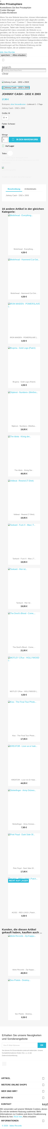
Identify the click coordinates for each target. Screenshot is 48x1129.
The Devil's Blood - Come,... (24, 647)
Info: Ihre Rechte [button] (7, 52)
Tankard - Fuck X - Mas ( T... (24, 559)
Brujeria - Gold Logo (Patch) (24, 382)
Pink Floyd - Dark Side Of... (24, 868)
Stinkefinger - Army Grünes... (24, 824)
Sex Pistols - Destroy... (24, 1014)
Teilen (10, 153)
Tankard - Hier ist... (24, 603)
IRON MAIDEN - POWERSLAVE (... (24, 337)
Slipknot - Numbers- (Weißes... (24, 426)
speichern (5, 55)
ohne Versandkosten (18, 104)
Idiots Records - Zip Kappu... (24, 970)
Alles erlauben (19, 55)
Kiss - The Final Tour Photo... (24, 736)
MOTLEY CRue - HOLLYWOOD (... (24, 691)
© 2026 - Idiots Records (12, 1126)
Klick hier (18, 1117)
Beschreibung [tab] (14, 189)
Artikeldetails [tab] (30, 189)
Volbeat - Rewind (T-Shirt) (24, 514)
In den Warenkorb (25, 139)
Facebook (4, 1064)
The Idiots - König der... (24, 470)
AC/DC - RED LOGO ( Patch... (24, 913)
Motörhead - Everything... (24, 249)
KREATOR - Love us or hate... (24, 780)
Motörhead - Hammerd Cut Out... (24, 293)
